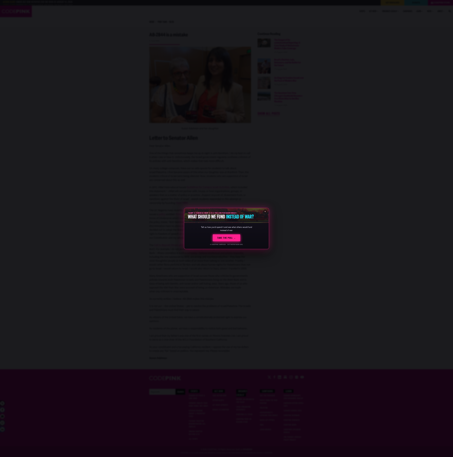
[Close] (265, 211)
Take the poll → (226, 237)
